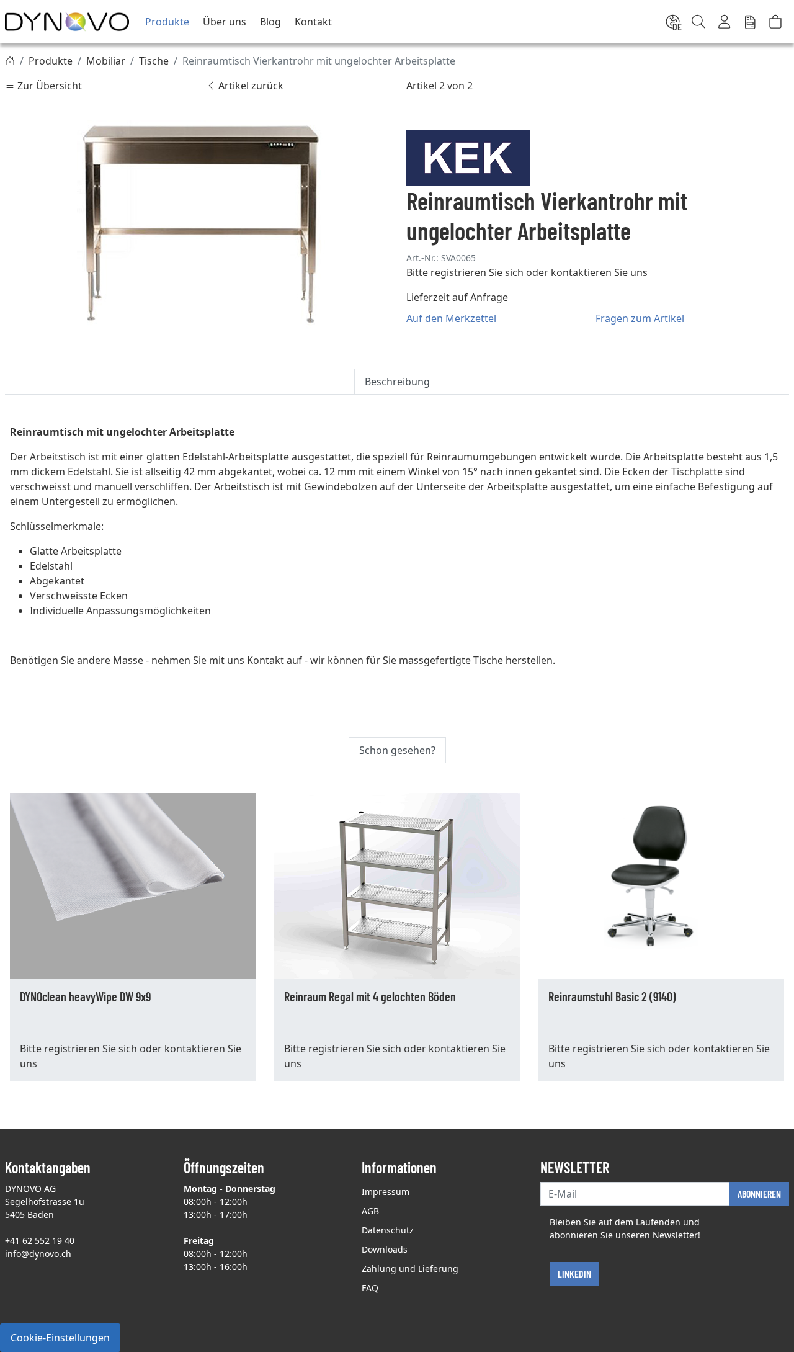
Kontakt (313, 22)
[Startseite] (10, 61)
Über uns (224, 22)
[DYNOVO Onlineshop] (67, 21)
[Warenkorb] (775, 21)
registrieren (458, 272)
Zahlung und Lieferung (410, 1268)
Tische (154, 61)
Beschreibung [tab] (397, 381)
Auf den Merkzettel (451, 318)
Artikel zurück (249, 85)
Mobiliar (105, 61)
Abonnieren (759, 1193)
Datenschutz (388, 1230)
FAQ (370, 1288)
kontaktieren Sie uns (599, 272)
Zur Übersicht (48, 85)
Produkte (167, 22)
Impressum (385, 1192)
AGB (370, 1211)
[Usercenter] (725, 21)
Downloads (385, 1249)
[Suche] (698, 21)
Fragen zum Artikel (640, 318)
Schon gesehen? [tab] (397, 750)
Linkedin (574, 1273)
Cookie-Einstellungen (60, 1338)
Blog (270, 22)
